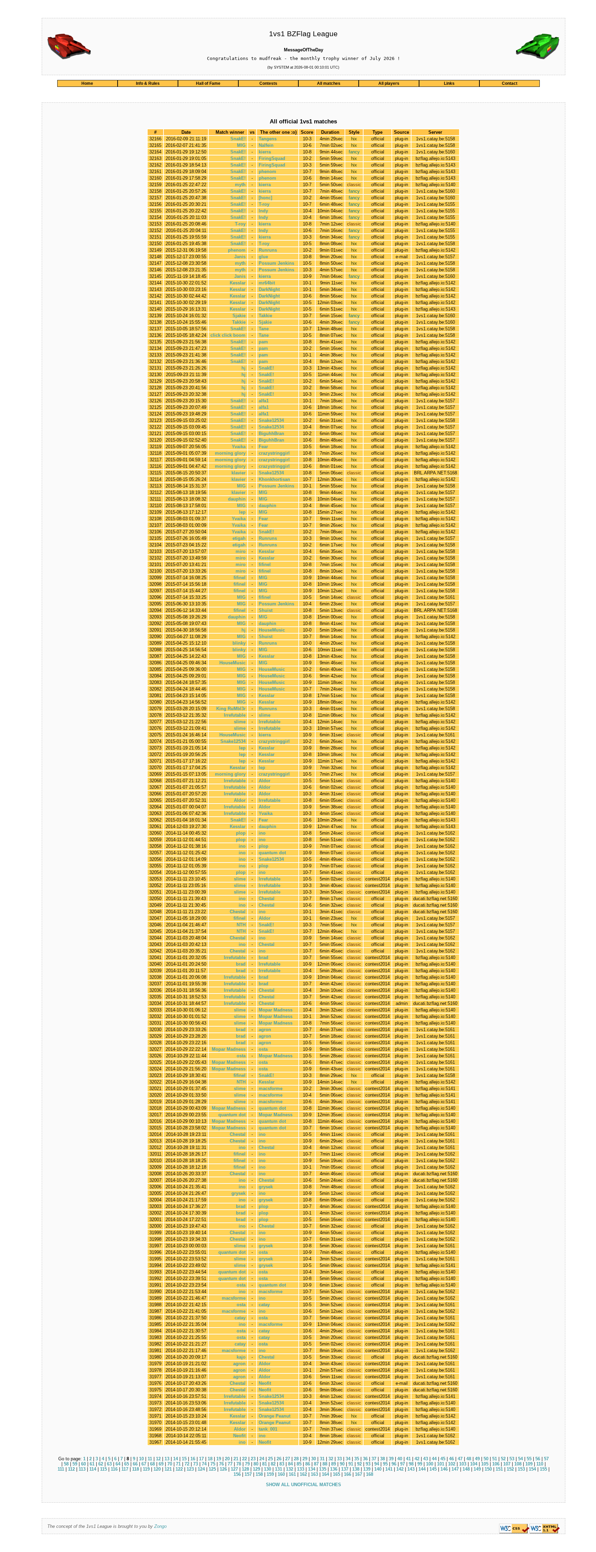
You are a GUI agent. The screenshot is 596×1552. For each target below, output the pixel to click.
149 (477, 1469)
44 (434, 1458)
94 (376, 1464)
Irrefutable (235, 715)
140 (377, 1469)
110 (539, 1464)
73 (195, 1464)
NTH (241, 924)
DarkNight (269, 289)
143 (411, 1469)
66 (135, 1464)
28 (296, 1458)
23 (253, 1458)
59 (74, 1464)
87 (316, 1464)
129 (256, 1469)
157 (248, 1474)
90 (342, 1464)
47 (460, 1458)
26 (279, 1458)
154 (532, 1469)
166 (347, 1474)
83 (281, 1464)
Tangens (268, 138)
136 (333, 1469)
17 (201, 1458)
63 (109, 1464)
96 (393, 1464)
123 (190, 1469)
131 (278, 1469)
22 (244, 1458)
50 (486, 1458)
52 (503, 1458)
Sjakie (239, 315)
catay (264, 1304)
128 (245, 1469)
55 (529, 1458)
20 (227, 1458)
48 (468, 1458)
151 (499, 1469)
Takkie (265, 315)
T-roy (264, 204)
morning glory (230, 453)
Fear (263, 446)
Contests (268, 83)
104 (473, 1464)
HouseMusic (272, 630)
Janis (240, 256)
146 (444, 1469)
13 (167, 1458)
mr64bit (267, 282)
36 (365, 1458)
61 (92, 1464)
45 (442, 1458)
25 (270, 1458)
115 (103, 1469)
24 (261, 1458)
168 (369, 1474)
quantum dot (272, 852)
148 (466, 1469)
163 (314, 1474)
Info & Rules (148, 83)
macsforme (270, 1088)
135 (322, 1469)
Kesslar (238, 282)
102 (451, 1464)
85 (299, 1464)
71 (178, 1464)
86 (307, 1464)
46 (451, 1458)
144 (422, 1469)
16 (192, 1458)
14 (175, 1458)
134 (311, 1469)
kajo (241, 1357)
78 (238, 1464)
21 (236, 1458)
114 (92, 1469)
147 (455, 1469)
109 (529, 1464)
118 (135, 1469)
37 (373, 1458)
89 (333, 1464)
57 (546, 1458)
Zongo (160, 1526)
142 (400, 1469)
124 (201, 1469)
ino (262, 833)
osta (263, 1049)
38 (382, 1458)
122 (179, 1469)
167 (358, 1474)
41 (408, 1458)
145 (433, 1469)
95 (385, 1464)
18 (210, 1458)
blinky (239, 643)
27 (287, 1458)
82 (273, 1464)
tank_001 (268, 1429)
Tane (264, 328)
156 (237, 1474)
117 (124, 1469)
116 (114, 1469)
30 (313, 1458)
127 (234, 1469)
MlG (241, 145)
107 (506, 1464)
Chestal (267, 898)
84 (290, 1464)
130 (267, 1469)
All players (388, 83)
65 (126, 1464)
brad (263, 957)
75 (212, 1464)
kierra (265, 151)
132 (289, 1469)
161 (292, 1474)
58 (66, 1464)
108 (518, 1464)
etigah (239, 538)
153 (521, 1469)
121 (168, 1469)
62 (100, 1464)
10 (141, 1458)
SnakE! (238, 138)
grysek (266, 1186)
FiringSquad (272, 158)
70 (169, 1464)
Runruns (268, 250)
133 (300, 1469)
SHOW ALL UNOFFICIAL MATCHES (303, 1484)
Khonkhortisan (274, 479)
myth (240, 184)
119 (146, 1469)
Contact (509, 83)
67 (143, 1464)
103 (462, 1464)
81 (264, 1464)
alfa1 (264, 400)
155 (543, 1469)
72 (187, 1464)
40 (399, 1458)
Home (87, 83)
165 (336, 1474)
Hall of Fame (208, 83)
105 (484, 1464)
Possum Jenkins (276, 263)
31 (322, 1458)
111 (61, 1469)
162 (303, 1474)
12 (158, 1458)
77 (230, 1464)
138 (355, 1469)
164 (325, 1474)
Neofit (265, 1383)
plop (241, 833)
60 (83, 1464)
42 (417, 1458)
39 (391, 1458)
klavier (238, 472)
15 (184, 1458)
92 (359, 1464)
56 (537, 1458)
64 (118, 1464)
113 (82, 1469)
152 (510, 1469)
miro (241, 551)
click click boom (228, 335)
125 (212, 1469)
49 (477, 1458)
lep (242, 512)
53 (511, 1458)
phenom (267, 171)
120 (157, 1469)
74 (204, 1464)
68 (152, 1464)
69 (161, 1464)
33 (339, 1458)
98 (411, 1464)
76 (221, 1464)
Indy (263, 210)
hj (243, 368)
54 (520, 1458)
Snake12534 (271, 420)
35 (356, 1458)
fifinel (265, 564)
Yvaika (239, 446)
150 (488, 1469)
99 (419, 1464)
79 (247, 1464)
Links (449, 83)
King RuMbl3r (231, 708)
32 (330, 1458)
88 (324, 1464)
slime (264, 715)
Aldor (264, 780)
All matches (328, 83)
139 (366, 1469)
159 (270, 1474)
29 (304, 1458)
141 (389, 1469)
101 (440, 1464)
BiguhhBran (271, 433)
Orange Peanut (274, 1416)
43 (425, 1458)
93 (368, 1464)
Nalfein (266, 145)
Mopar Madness (275, 1009)
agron (265, 1029)
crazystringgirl (274, 453)
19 (218, 1458)
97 (402, 1464)
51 (494, 1458)
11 (150, 1458)
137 (344, 1469)
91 (350, 1464)
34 (348, 1458)
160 (281, 1474)
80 (256, 1464)
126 (223, 1469)
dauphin (237, 499)
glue (263, 256)
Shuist (265, 610)
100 (429, 1464)
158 (259, 1474)
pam (263, 341)
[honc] (265, 197)
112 (71, 1469)
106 (495, 1464)
